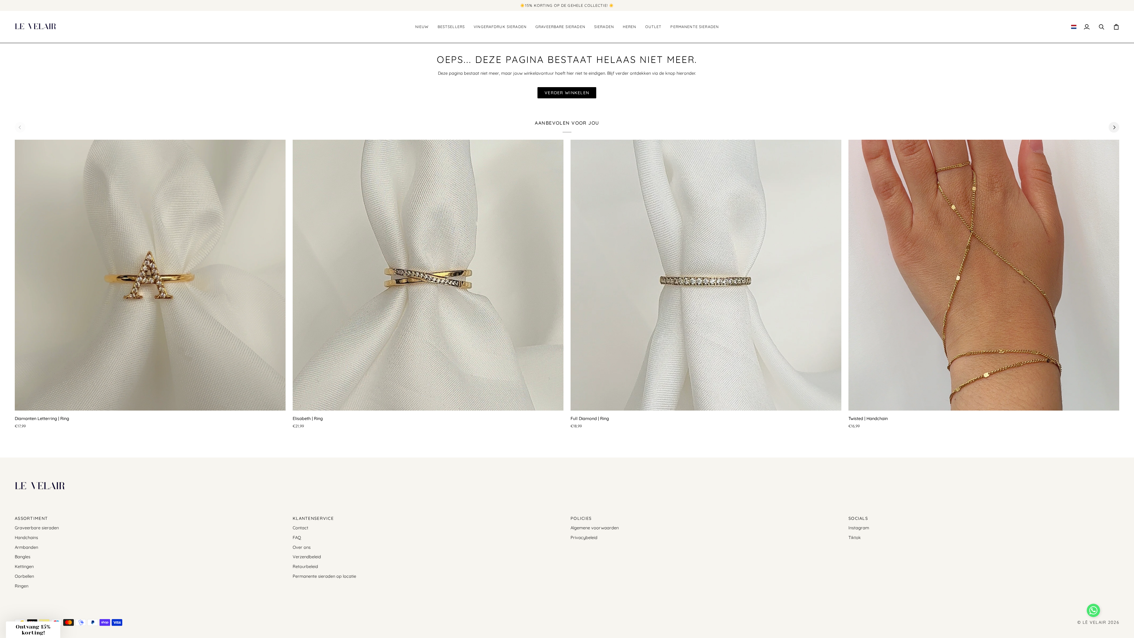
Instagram (858, 527)
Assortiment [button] (31, 518)
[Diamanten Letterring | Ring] (150, 275)
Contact (300, 527)
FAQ (297, 537)
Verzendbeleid (307, 556)
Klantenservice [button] (313, 518)
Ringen (21, 586)
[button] (451, 27)
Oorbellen (24, 576)
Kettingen (24, 566)
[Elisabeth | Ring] (428, 275)
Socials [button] (858, 518)
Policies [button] (581, 518)
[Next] (1114, 127)
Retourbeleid (305, 566)
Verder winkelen (567, 92)
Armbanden (26, 547)
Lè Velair (1095, 622)
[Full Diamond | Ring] (706, 275)
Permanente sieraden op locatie (324, 576)
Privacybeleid (584, 537)
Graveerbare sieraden (37, 527)
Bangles (22, 556)
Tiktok (854, 537)
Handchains (26, 537)
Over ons (302, 547)
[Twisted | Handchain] (983, 275)
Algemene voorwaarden (595, 527)
